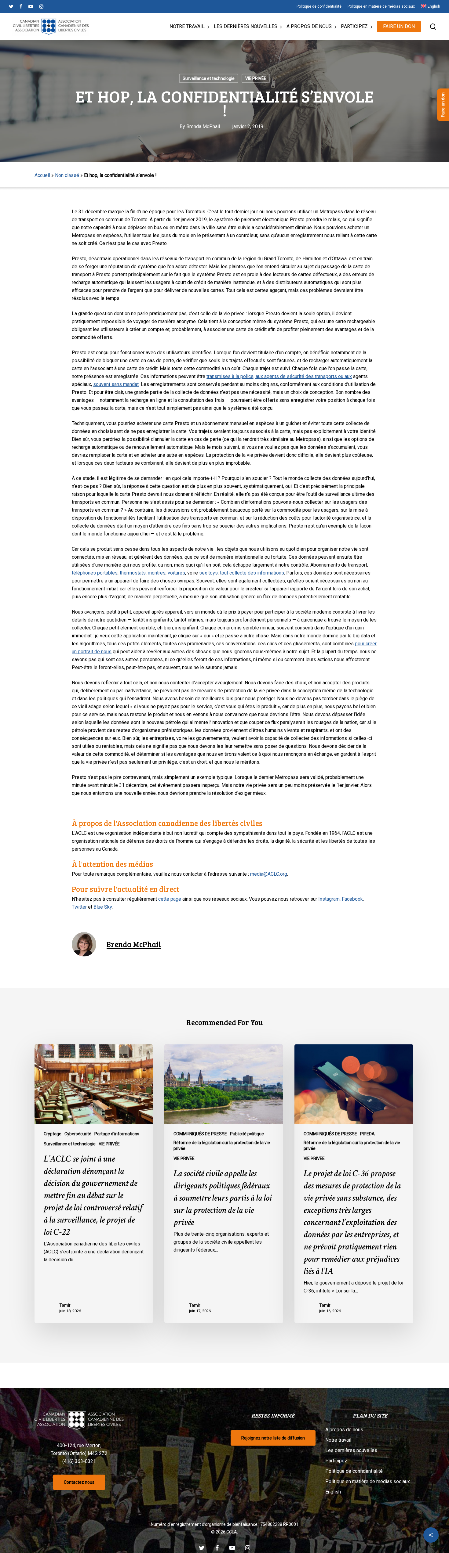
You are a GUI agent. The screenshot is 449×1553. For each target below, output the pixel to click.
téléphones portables (95, 573)
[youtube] (30, 6)
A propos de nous (344, 1429)
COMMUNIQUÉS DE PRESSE (200, 1133)
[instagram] (41, 6)
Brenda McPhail (203, 126)
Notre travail (338, 1440)
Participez (336, 1461)
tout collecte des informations (251, 573)
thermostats (132, 573)
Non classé (67, 175)
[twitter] (11, 6)
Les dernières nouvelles (351, 1450)
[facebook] (21, 6)
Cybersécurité (77, 1133)
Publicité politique (247, 1133)
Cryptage (52, 1133)
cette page (169, 899)
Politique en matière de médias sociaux (367, 1481)
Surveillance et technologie (209, 78)
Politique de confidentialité (354, 1471)
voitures (175, 573)
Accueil (42, 175)
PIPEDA (367, 1133)
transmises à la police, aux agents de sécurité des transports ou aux (279, 376)
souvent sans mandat (116, 384)
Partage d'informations (116, 1133)
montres (156, 573)
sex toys (208, 573)
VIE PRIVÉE (255, 78)
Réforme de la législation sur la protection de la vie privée (221, 1145)
